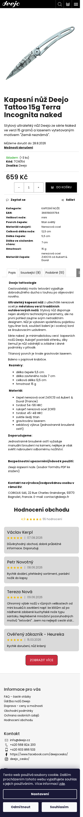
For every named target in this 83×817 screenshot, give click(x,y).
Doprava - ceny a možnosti (23, 706)
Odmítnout (20, 807)
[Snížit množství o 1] (19, 187)
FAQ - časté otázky (17, 697)
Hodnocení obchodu (41, 509)
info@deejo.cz (20, 740)
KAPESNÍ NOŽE (51, 208)
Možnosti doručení (18, 148)
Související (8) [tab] (31, 273)
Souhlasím (59, 807)
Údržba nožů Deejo (17, 701)
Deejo (23, 166)
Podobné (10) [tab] (55, 273)
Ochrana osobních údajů (21, 715)
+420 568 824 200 (23, 745)
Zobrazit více (41, 660)
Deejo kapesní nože (21, 467)
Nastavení (40, 794)
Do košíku (64, 187)
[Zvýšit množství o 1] (38, 187)
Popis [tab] (12, 273)
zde (62, 783)
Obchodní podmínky (18, 711)
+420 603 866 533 (22, 750)
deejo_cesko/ (19, 759)
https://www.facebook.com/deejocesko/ (39, 754)
